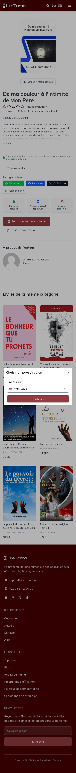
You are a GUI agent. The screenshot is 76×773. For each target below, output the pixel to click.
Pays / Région (14, 381)
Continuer (38, 399)
